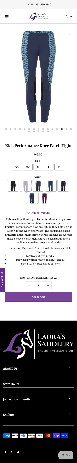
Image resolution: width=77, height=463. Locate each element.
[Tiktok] (18, 452)
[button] (38, 212)
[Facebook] (5, 452)
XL (59, 167)
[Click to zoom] (68, 33)
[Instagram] (12, 452)
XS (17, 167)
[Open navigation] (11, 16)
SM (28, 167)
